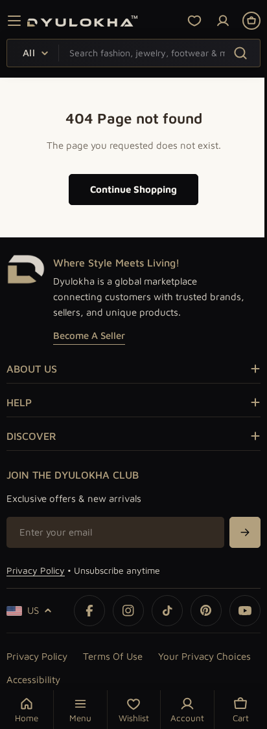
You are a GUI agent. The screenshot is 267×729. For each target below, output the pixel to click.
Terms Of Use (113, 656)
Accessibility (33, 679)
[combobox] (133, 53)
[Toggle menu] (14, 20)
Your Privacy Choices (204, 656)
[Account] (223, 21)
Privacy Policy (35, 570)
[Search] (240, 52)
